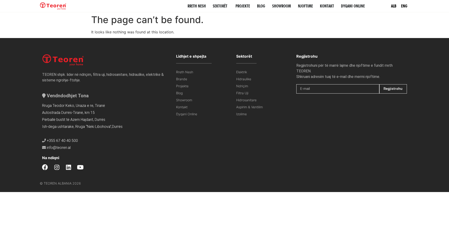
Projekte (182, 86)
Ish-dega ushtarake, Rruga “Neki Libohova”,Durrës (82, 126)
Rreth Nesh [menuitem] (197, 6)
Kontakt (182, 107)
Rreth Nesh (184, 72)
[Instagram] (57, 167)
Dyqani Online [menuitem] (353, 6)
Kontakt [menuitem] (327, 6)
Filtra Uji (242, 93)
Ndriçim (242, 86)
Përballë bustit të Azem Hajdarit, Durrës (73, 119)
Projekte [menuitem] (242, 6)
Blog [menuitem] (261, 6)
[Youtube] (80, 167)
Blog (179, 93)
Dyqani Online (186, 114)
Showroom (184, 100)
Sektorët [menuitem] (220, 6)
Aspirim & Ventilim (249, 107)
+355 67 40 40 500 (62, 140)
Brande (181, 79)
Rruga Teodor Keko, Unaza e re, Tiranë (73, 105)
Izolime (241, 114)
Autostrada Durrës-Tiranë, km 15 (68, 112)
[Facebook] (45, 167)
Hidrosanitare (246, 100)
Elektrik (241, 72)
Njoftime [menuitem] (305, 6)
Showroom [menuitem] (281, 6)
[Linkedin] (68, 167)
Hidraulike (243, 79)
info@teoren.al (59, 147)
